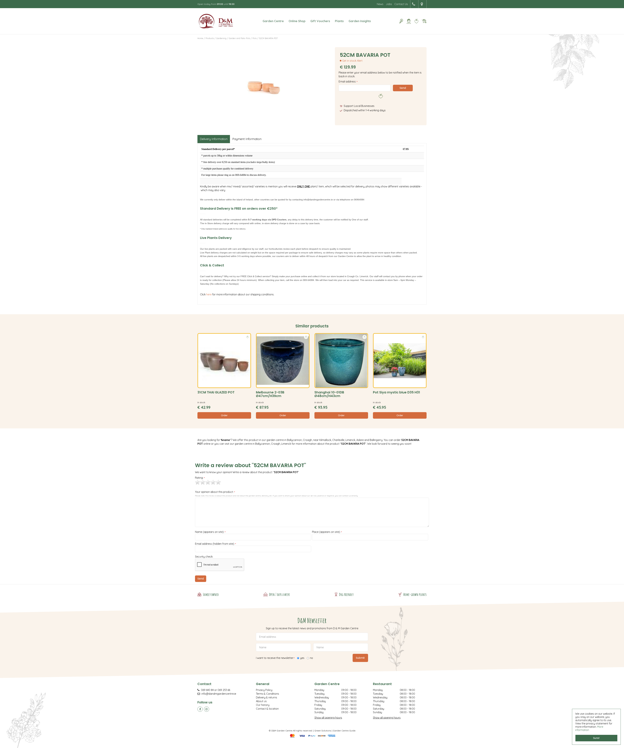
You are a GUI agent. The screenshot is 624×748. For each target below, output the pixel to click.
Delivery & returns (266, 697)
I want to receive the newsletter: (275, 658)
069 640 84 (207, 690)
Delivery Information (214, 139)
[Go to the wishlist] (415, 21)
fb (200, 709)
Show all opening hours (328, 717)
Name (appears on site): (210, 532)
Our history (262, 705)
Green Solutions (322, 730)
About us (261, 701)
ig (206, 709)
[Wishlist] (416, 21)
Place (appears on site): (327, 532)
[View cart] (424, 21)
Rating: (200, 478)
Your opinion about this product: (215, 492)
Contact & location (267, 708)
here (209, 294)
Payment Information (246, 139)
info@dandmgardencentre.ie (219, 693)
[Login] (408, 21)
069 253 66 (224, 690)
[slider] (208, 482)
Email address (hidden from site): (215, 544)
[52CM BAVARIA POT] (263, 83)
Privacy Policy (264, 690)
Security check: (204, 556)
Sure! (596, 738)
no (311, 657)
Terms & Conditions (267, 693)
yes (302, 657)
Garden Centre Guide (344, 730)
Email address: (348, 81)
